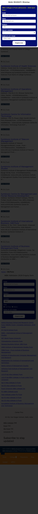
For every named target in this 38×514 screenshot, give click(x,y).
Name (4, 13)
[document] (19, 257)
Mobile (4, 24)
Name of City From (8, 36)
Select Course (7, 30)
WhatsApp (26, 2)
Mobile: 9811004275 (14, 2)
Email (4, 18)
